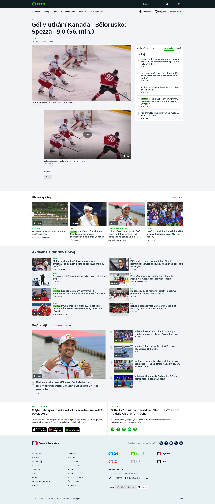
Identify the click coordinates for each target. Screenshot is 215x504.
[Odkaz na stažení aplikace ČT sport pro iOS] (39, 429)
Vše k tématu (177, 197)
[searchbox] (153, 4)
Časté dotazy (73, 481)
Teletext (35, 465)
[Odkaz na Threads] (135, 429)
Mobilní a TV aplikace (41, 481)
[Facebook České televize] (166, 443)
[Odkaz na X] (124, 429)
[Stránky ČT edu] (161, 462)
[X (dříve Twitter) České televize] (176, 443)
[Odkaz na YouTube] (129, 429)
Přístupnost (77, 498)
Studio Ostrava (74, 465)
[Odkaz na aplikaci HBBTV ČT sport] (72, 429)
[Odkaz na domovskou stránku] (42, 3)
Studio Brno (73, 461)
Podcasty (36, 469)
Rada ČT (71, 469)
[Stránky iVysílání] (164, 454)
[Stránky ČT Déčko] (112, 462)
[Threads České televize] (181, 443)
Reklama (71, 457)
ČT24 (34, 39)
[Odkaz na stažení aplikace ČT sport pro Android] (55, 429)
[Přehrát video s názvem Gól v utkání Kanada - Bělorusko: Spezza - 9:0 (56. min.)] (87, 135)
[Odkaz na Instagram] (113, 429)
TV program (37, 453)
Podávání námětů (75, 477)
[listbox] (131, 487)
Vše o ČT (35, 485)
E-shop (35, 477)
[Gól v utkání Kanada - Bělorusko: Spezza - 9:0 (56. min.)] (81, 73)
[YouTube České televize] (171, 443)
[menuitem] (37, 11)
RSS (181, 498)
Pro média (72, 453)
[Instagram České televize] (161, 443)
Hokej (35, 19)
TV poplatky (37, 461)
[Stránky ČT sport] (137, 454)
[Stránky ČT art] (135, 462)
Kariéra (71, 473)
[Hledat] (167, 4)
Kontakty (72, 485)
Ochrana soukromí (63, 498)
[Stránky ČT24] (113, 454)
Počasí (34, 473)
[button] (87, 134)
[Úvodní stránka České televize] (46, 443)
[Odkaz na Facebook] (118, 429)
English (50, 498)
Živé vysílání (37, 457)
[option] (121, 487)
